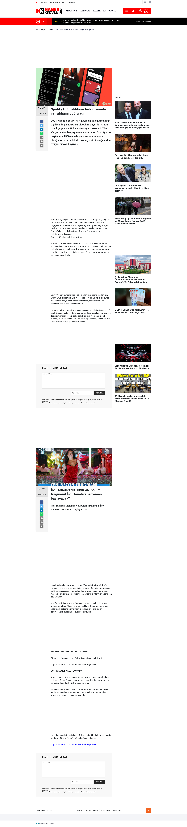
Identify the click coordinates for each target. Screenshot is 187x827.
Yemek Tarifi (72, 11)
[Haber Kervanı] (49, 11)
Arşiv (63, 2)
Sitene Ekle (71, 2)
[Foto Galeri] (150, 2)
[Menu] (126, 11)
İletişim (95, 810)
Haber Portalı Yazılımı (46, 824)
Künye (88, 810)
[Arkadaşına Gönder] (41, 137)
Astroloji (85, 11)
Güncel (112, 11)
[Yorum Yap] (41, 145)
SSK (104, 11)
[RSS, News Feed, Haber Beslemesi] (148, 810)
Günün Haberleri (55, 2)
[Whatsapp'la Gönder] (41, 133)
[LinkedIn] (41, 129)
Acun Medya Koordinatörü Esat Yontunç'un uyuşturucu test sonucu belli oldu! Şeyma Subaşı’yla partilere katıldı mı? (92, 21)
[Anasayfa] (37, 2)
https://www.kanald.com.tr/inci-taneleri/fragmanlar (74, 744)
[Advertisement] (93, 49)
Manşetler (44, 2)
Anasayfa (80, 810)
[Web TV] (145, 2)
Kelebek (97, 11)
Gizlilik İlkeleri (105, 810)
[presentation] (43, 21)
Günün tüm (143, 21)
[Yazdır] (41, 141)
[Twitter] (41, 125)
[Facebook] (41, 121)
